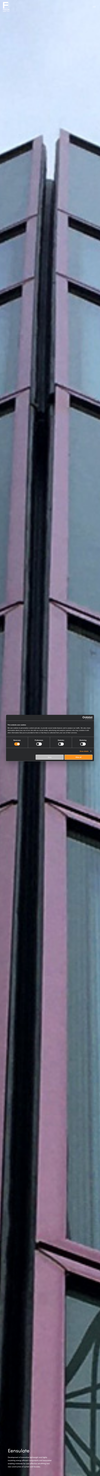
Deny (49, 757)
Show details (84, 751)
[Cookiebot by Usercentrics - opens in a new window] (83, 717)
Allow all (78, 757)
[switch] (39, 744)
